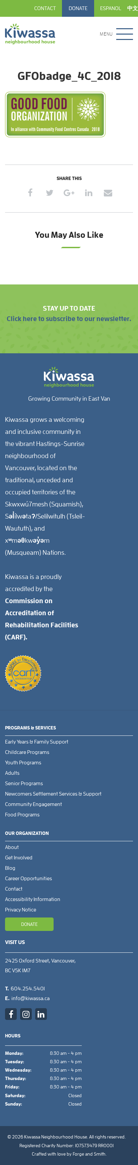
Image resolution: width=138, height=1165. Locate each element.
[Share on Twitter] (49, 192)
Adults (12, 773)
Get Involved (18, 857)
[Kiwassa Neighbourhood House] (30, 34)
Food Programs (22, 814)
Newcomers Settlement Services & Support (53, 794)
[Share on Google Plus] (69, 192)
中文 (132, 8)
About (12, 847)
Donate (78, 8)
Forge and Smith (89, 1154)
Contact (45, 8)
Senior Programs (24, 783)
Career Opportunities (28, 878)
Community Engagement (33, 804)
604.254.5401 (28, 988)
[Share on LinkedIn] (88, 192)
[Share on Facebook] (30, 192)
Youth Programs (23, 762)
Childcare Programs (27, 752)
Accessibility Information (32, 899)
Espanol (110, 8)
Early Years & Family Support (36, 742)
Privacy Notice (20, 909)
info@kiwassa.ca (30, 998)
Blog (10, 868)
